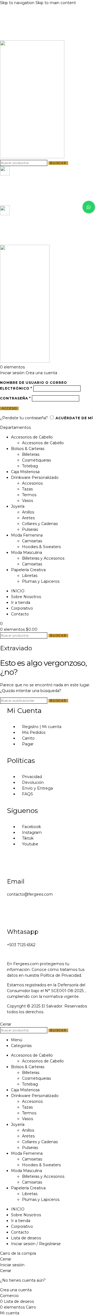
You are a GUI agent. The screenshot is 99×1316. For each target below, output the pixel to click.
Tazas (27, 489)
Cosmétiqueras (36, 460)
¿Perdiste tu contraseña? (24, 417)
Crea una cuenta (41, 372)
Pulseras (30, 529)
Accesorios (32, 483)
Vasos (27, 500)
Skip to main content (55, 2)
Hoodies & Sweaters (41, 546)
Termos (29, 494)
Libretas (29, 575)
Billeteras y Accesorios (43, 558)
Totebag (30, 465)
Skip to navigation (17, 2)
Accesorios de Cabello (43, 442)
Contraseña (15, 398)
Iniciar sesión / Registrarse (36, 1243)
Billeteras (30, 454)
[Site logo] (32, 156)
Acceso (9, 408)
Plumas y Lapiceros (40, 581)
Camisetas (32, 540)
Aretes (28, 517)
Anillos (28, 512)
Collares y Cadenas (40, 523)
